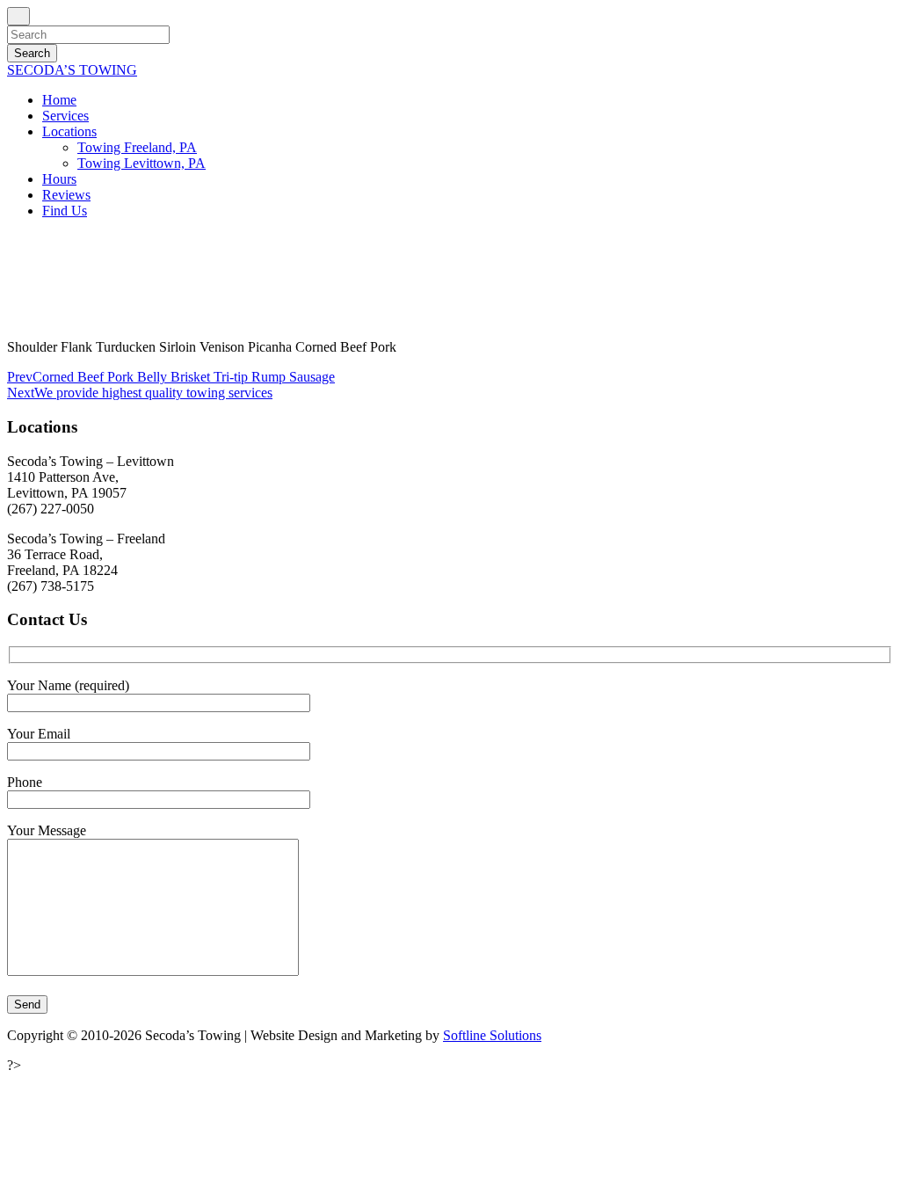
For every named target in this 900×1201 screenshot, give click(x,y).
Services (65, 115)
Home (59, 99)
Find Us (64, 210)
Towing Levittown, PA (141, 163)
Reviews (66, 194)
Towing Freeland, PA (137, 147)
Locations (69, 131)
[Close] (18, 16)
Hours (59, 178)
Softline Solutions (492, 1035)
